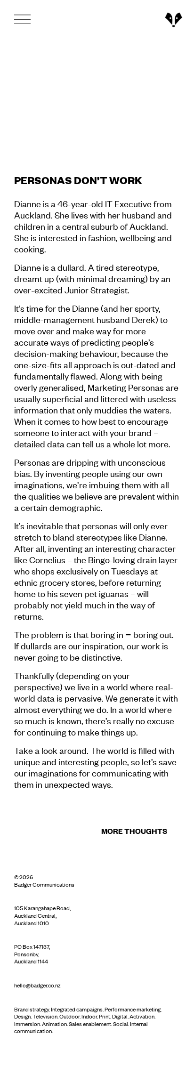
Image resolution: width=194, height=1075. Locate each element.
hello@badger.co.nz (37, 985)
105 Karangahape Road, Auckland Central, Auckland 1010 (42, 915)
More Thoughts (134, 830)
